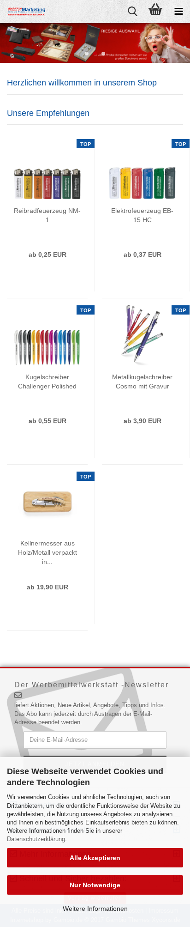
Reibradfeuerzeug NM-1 (47, 215)
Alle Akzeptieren (95, 857)
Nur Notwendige (95, 885)
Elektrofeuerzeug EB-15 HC (142, 215)
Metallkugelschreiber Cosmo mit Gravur (142, 381)
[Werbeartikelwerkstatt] (23, 11)
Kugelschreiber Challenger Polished (47, 381)
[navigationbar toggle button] (178, 11)
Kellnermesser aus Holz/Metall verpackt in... (47, 552)
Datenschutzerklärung (36, 839)
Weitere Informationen (95, 908)
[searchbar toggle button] (132, 11)
